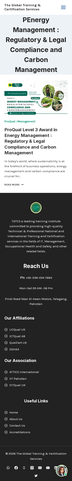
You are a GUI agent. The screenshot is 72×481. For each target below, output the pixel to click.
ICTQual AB (17, 336)
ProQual (9, 121)
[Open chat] (62, 471)
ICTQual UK (17, 385)
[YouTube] (47, 467)
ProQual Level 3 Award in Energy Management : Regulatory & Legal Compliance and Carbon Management (30, 141)
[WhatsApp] (8, 467)
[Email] (40, 467)
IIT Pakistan (18, 378)
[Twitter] (35, 475)
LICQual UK (17, 329)
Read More (14, 184)
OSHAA (14, 349)
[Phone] (24, 467)
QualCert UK (18, 342)
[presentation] (36, 98)
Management (26, 121)
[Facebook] (16, 467)
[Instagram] (32, 467)
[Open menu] (63, 7)
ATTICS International (24, 372)
